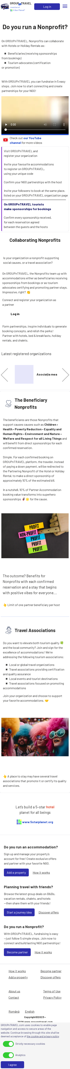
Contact (14, 997)
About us (14, 991)
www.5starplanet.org (37, 822)
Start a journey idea (19, 912)
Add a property (16, 872)
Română (14, 1011)
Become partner (17, 952)
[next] (62, 375)
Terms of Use (51, 991)
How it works (41, 872)
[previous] (7, 375)
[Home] (5, 6)
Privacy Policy (52, 997)
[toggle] (8, 1044)
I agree (12, 1064)
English (29, 1011)
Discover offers (48, 912)
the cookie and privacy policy (43, 1036)
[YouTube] (5, 142)
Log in (47, 6)
